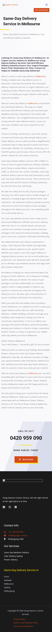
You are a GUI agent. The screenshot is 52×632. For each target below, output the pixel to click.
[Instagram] (10, 507)
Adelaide (8, 580)
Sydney (7, 587)
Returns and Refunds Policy (25, 622)
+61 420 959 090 (14, 531)
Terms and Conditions (23, 626)
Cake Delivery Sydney (13, 556)
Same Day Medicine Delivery (16, 552)
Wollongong (9, 591)
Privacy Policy (19, 619)
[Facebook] (4, 507)
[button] (41, 10)
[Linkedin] (15, 507)
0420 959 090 (26, 438)
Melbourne (40, 76)
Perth (6, 576)
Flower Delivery (11, 559)
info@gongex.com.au (16, 535)
